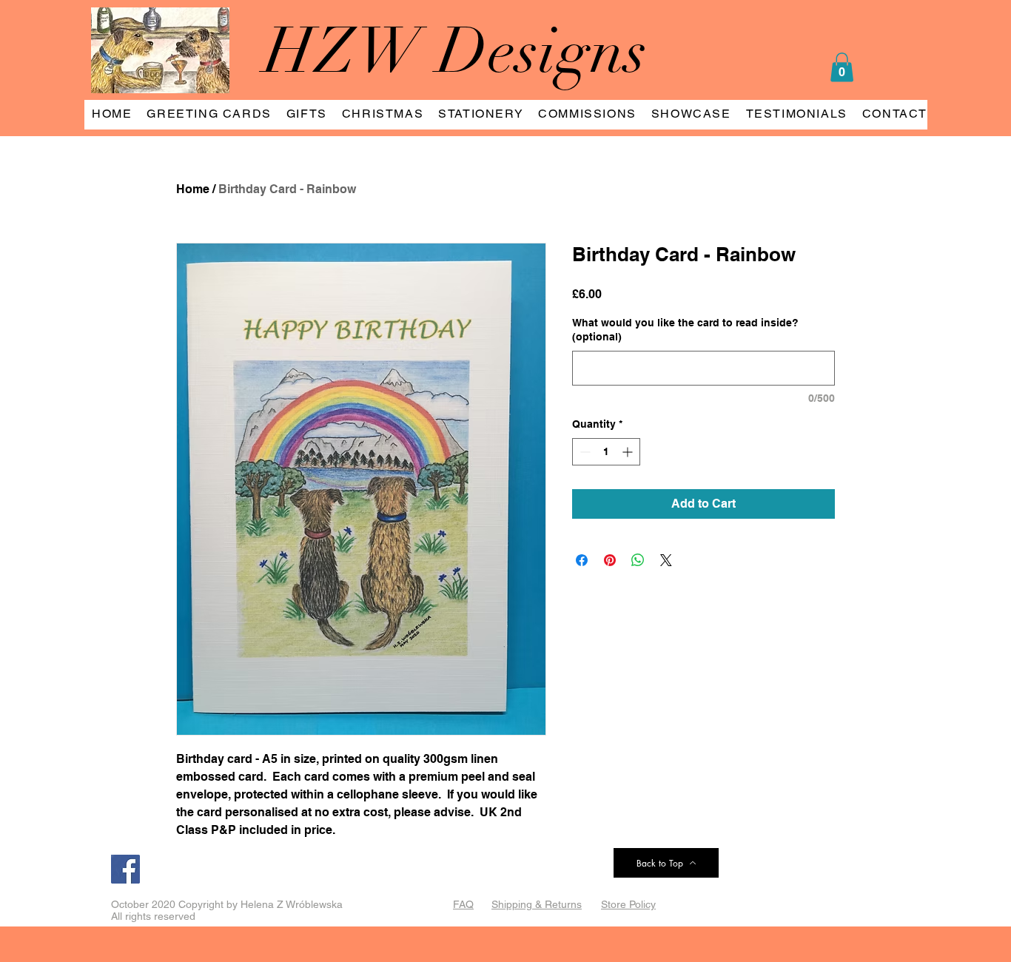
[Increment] (628, 452)
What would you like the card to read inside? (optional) (685, 330)
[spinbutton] (606, 452)
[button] (842, 67)
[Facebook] (125, 869)
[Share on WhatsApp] (638, 560)
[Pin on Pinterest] (610, 560)
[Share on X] (666, 560)
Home (192, 189)
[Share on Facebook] (582, 560)
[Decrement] (583, 452)
